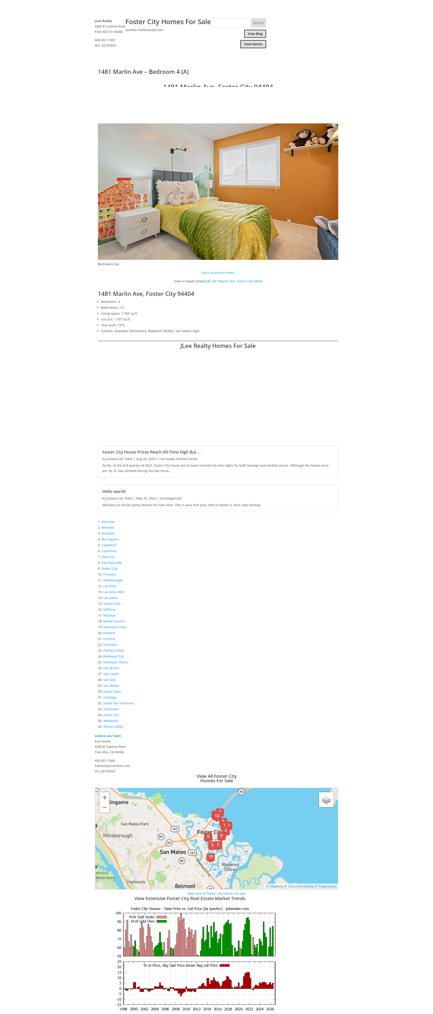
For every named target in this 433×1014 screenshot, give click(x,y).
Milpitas (109, 615)
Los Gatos (110, 598)
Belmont (107, 527)
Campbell (108, 545)
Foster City (109, 568)
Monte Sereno (113, 621)
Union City (111, 715)
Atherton (108, 521)
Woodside (110, 721)
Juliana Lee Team (120, 459)
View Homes (253, 44)
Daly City (108, 557)
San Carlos (111, 674)
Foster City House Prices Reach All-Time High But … (151, 452)
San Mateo (111, 685)
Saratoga (110, 697)
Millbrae (109, 609)
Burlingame (110, 539)
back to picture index (218, 272)
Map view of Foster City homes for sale (216, 893)
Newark (109, 633)
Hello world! (114, 491)
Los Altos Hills (113, 592)
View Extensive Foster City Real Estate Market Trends (190, 898)
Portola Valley (113, 650)
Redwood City (113, 656)
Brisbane (108, 533)
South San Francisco (118, 703)
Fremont (109, 574)
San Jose (109, 680)
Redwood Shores (116, 662)
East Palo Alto (111, 562)
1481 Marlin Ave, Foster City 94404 (237, 281)
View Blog (255, 34)
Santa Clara (112, 691)
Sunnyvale (111, 709)
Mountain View (114, 627)
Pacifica (109, 639)
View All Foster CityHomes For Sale (217, 778)
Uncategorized (171, 498)
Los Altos (110, 586)
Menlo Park (112, 603)
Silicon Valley (113, 726)
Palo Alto (110, 644)
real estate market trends (178, 459)
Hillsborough (113, 580)
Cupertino (109, 551)
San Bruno (111, 668)
